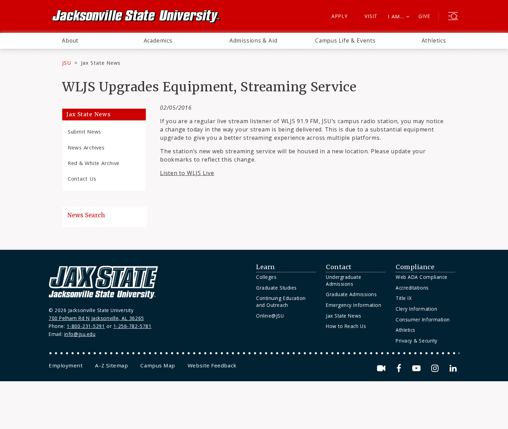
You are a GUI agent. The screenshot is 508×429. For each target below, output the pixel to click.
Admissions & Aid (253, 40)
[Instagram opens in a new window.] (436, 368)
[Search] (453, 17)
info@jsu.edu (80, 334)
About (70, 40)
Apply (339, 16)
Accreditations (412, 287)
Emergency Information (353, 305)
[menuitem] (70, 41)
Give (424, 16)
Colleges (266, 277)
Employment (66, 365)
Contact (339, 267)
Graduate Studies (276, 287)
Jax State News (101, 62)
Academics (158, 40)
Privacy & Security (417, 340)
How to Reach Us (346, 326)
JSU (66, 62)
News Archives (86, 147)
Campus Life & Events (345, 40)
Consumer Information (423, 319)
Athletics (434, 40)
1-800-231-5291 (86, 326)
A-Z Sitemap (111, 365)
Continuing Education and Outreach (281, 301)
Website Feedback (212, 365)
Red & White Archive (94, 162)
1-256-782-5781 (132, 326)
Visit (371, 16)
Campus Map (157, 365)
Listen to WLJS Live (187, 173)
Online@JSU (270, 315)
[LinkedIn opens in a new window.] (452, 368)
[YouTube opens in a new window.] (417, 368)
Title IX (404, 298)
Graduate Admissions (351, 294)
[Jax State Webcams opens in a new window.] (382, 368)
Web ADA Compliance (422, 277)
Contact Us (82, 178)
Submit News (84, 131)
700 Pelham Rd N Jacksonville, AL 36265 (96, 318)
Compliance (415, 267)
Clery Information (416, 308)
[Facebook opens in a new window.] (400, 368)
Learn (265, 267)
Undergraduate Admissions (343, 280)
